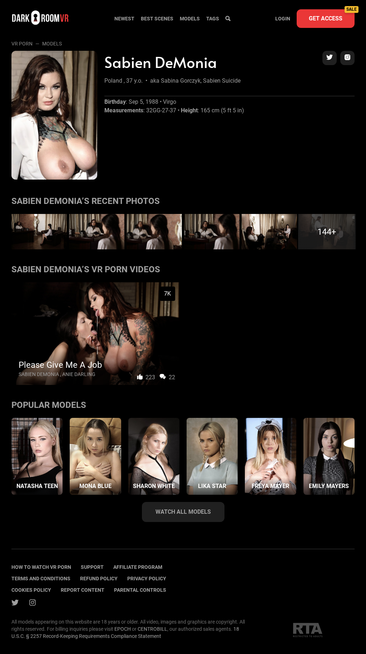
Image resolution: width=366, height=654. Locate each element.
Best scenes (157, 18)
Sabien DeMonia (39, 374)
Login (282, 18)
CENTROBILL (152, 629)
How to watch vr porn (41, 567)
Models (190, 18)
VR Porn (22, 44)
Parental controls (140, 590)
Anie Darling (78, 374)
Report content (82, 590)
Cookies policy (31, 590)
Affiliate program (137, 567)
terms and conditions (40, 578)
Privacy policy (146, 578)
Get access (332, 15)
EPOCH (122, 629)
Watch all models (183, 511)
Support (92, 567)
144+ (326, 232)
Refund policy (99, 578)
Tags (212, 18)
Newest (124, 18)
